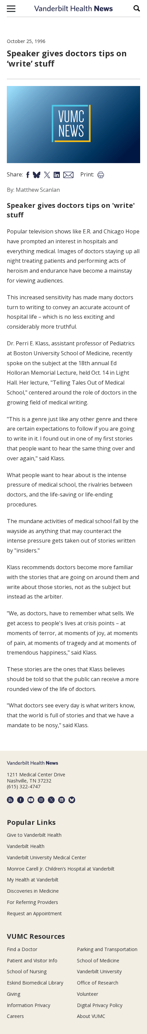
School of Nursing (26, 971)
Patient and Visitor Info (32, 960)
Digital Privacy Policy (99, 1005)
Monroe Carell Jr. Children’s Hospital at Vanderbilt (61, 868)
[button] (11, 8)
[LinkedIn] (61, 799)
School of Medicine (98, 960)
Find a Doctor (22, 949)
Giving (13, 994)
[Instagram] (41, 799)
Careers (15, 1016)
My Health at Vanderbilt (32, 879)
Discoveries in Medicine (33, 891)
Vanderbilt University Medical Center (46, 857)
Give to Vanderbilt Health (34, 835)
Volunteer (87, 994)
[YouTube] (30, 799)
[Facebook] (20, 799)
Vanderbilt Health (25, 846)
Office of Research (97, 982)
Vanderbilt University (99, 971)
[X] (51, 799)
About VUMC (91, 1016)
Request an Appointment (34, 913)
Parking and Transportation (107, 949)
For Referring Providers (32, 902)
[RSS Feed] (10, 799)
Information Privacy (28, 1005)
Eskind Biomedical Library (35, 982)
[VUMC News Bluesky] (71, 799)
